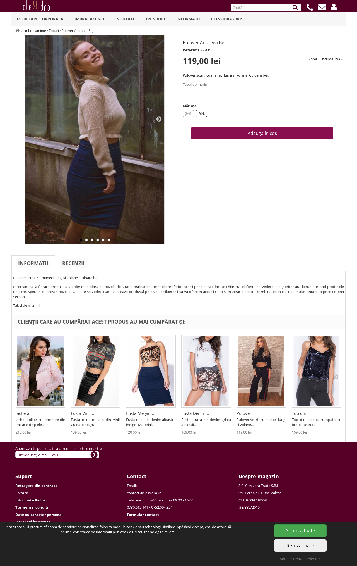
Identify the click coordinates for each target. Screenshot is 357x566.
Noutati (125, 19)
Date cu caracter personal (39, 514)
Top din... (301, 413)
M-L (202, 113)
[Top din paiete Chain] (316, 371)
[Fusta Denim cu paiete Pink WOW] (206, 371)
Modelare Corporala (40, 19)
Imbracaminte (89, 19)
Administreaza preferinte (300, 558)
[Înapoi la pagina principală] (17, 30)
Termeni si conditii (32, 507)
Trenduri (155, 19)
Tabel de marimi (196, 84)
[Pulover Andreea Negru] (261, 371)
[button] (334, 7)
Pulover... (246, 413)
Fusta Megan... (140, 413)
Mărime (190, 105)
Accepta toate (300, 530)
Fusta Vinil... (82, 413)
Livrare (21, 492)
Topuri (54, 30)
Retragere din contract (36, 485)
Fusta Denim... (195, 413)
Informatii (188, 19)
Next (158, 119)
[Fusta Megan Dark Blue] (151, 371)
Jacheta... (24, 413)
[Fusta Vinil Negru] (95, 371)
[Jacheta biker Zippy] (40, 371)
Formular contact (143, 514)
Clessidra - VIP (226, 19)
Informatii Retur (30, 500)
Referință (191, 50)
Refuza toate (300, 545)
